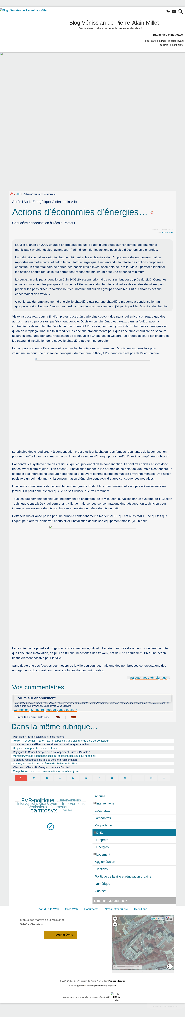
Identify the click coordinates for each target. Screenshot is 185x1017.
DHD (18, 194)
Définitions (140, 909)
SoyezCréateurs (98, 985)
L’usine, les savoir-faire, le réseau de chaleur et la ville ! (45, 763)
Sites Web (71, 909)
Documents (91, 909)
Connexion (21, 709)
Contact (100, 891)
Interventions (70, 800)
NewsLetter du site (116, 909)
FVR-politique (37, 800)
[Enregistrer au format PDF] (152, 212)
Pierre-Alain (167, 232)
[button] (168, 11)
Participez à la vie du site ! (165, 1006)
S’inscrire (37, 709)
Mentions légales (116, 981)
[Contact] (174, 11)
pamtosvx (43, 810)
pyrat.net (80, 985)
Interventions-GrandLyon (37, 803)
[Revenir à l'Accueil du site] (12, 194)
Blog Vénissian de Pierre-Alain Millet (114, 24)
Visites (67, 810)
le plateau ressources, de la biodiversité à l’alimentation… (46, 759)
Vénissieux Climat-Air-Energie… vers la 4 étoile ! (41, 767)
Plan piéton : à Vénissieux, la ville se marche (38, 736)
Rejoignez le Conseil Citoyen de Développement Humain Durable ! (51, 752)
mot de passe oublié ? (61, 709)
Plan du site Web (48, 909)
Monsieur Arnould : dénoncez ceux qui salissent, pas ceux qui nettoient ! (54, 755)
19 (151, 778)
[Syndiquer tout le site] (116, 997)
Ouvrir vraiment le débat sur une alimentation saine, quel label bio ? (52, 744)
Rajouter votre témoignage (148, 677)
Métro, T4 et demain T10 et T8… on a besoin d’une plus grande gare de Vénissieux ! (62, 740)
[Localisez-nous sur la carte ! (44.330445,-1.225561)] (50, 826)
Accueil (100, 796)
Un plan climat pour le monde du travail (35, 748)
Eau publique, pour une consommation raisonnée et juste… (47, 771)
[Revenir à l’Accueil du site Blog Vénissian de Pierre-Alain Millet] (27, 25)
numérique (61, 807)
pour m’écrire (64, 934)
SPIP (114, 985)
